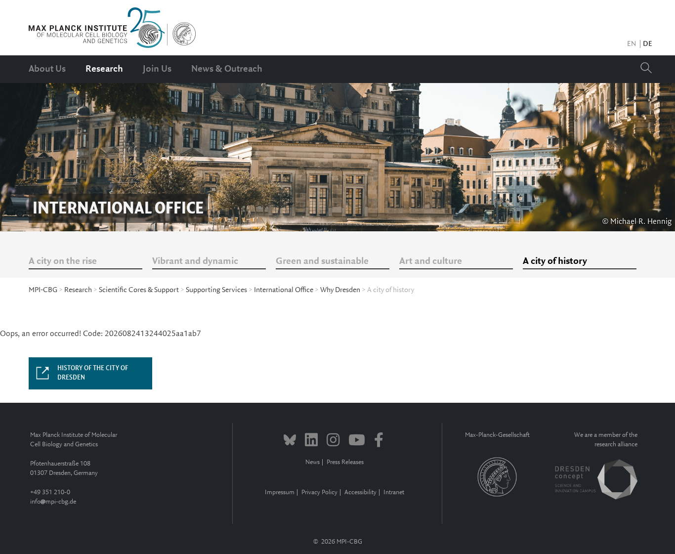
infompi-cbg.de (53, 502)
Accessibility (360, 492)
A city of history (555, 261)
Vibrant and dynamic (195, 261)
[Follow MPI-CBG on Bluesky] (290, 441)
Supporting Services (216, 290)
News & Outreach (226, 69)
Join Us (157, 69)
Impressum (280, 492)
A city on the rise (63, 261)
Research (104, 69)
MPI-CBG (43, 290)
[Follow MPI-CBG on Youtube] (356, 441)
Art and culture (430, 261)
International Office (283, 290)
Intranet (393, 492)
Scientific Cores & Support (139, 290)
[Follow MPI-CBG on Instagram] (333, 441)
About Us (47, 69)
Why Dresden (340, 290)
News (312, 462)
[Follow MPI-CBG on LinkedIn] (311, 441)
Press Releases (345, 462)
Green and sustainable (322, 261)
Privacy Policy (319, 492)
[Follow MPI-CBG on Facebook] (378, 441)
